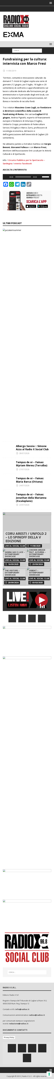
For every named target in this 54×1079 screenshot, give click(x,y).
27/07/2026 (24, 469)
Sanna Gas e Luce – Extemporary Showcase (15, 554)
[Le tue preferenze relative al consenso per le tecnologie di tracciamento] (49, 1074)
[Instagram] (27, 9)
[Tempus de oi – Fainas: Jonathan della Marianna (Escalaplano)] (8, 497)
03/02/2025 (37, 582)
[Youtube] (32, 9)
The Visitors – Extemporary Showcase (12, 572)
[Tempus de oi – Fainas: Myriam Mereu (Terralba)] (8, 465)
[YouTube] (42, 618)
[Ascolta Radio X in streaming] (27, 609)
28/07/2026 (24, 453)
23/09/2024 (37, 564)
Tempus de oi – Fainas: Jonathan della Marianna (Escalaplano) (31, 498)
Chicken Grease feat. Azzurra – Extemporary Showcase (37, 553)
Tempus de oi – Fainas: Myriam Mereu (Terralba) (31, 463)
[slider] (46, 176)
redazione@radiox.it (18, 1023)
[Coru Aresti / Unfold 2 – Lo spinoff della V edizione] (27, 530)
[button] (50, 3)
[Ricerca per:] (27, 50)
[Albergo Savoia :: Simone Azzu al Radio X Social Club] (8, 448)
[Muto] (39, 176)
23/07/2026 (24, 504)
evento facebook (23, 163)
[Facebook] (16, 9)
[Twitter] (21, 9)
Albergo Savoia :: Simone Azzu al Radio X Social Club (32, 447)
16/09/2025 (13, 564)
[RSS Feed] (37, 9)
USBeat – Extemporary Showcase (36, 572)
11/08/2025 (35, 545)
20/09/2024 (13, 582)
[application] (27, 177)
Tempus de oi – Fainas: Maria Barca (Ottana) (30, 480)
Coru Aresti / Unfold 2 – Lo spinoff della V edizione (26, 537)
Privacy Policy (9, 1037)
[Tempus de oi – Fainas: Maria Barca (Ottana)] (8, 481)
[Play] (6, 176)
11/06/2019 (11, 70)
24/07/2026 (24, 485)
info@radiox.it (22, 1009)
